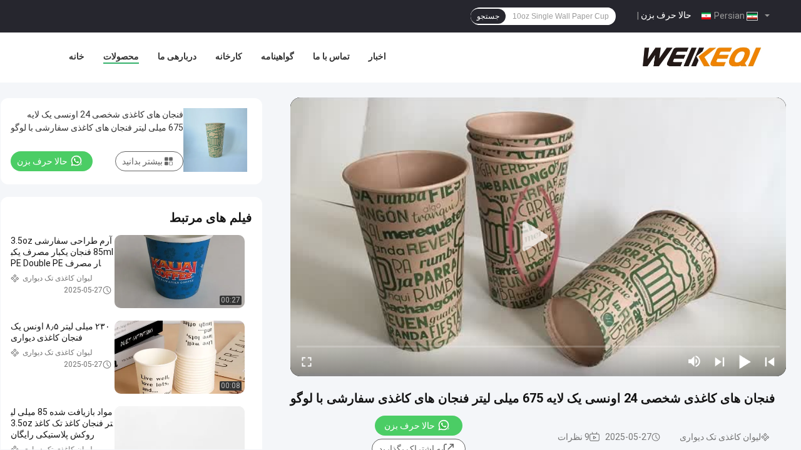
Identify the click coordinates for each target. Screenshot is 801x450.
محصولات (121, 56)
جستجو (488, 16)
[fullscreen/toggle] (306, 361)
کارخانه (228, 56)
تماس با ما (331, 56)
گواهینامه (277, 56)
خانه (76, 56)
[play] (538, 236)
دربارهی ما (177, 56)
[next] (719, 361)
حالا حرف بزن (666, 15)
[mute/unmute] (694, 361)
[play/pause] (744, 361)
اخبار (377, 56)
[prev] (769, 361)
